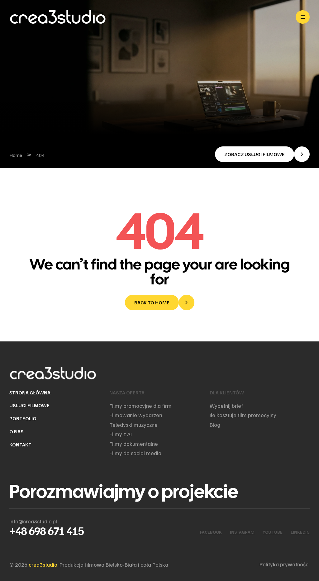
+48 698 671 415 (46, 530)
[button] (262, 154)
